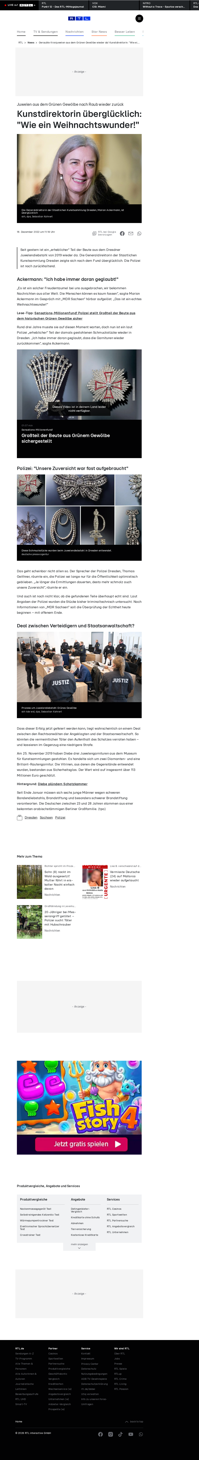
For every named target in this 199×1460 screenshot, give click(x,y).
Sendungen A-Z (24, 1353)
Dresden (31, 817)
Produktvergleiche (59, 1369)
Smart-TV (21, 1404)
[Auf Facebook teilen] (122, 233)
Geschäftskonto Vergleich (57, 1376)
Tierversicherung (81, 1229)
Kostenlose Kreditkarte (84, 1235)
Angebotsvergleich (59, 1394)
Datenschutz (88, 1369)
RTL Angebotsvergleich (120, 1226)
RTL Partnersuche (117, 1220)
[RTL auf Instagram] (110, 1434)
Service (85, 1348)
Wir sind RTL (122, 1348)
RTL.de (19, 1348)
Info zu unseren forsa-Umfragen (94, 1402)
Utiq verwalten (90, 1394)
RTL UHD (20, 1399)
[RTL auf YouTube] (130, 1434)
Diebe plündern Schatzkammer (62, 784)
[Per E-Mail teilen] (130, 233)
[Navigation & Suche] (139, 18)
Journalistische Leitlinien (24, 1386)
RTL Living (120, 1384)
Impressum (87, 1359)
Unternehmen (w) (58, 1399)
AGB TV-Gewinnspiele (94, 1379)
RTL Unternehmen (117, 1232)
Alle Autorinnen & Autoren (26, 1376)
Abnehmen (77, 1223)
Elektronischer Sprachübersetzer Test (39, 1228)
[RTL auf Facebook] (100, 1434)
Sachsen (46, 817)
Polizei (60, 817)
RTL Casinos (114, 1209)
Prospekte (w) (56, 1409)
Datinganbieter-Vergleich (80, 1210)
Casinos (53, 1353)
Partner (53, 1348)
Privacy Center (89, 1364)
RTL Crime (120, 1379)
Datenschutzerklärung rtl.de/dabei (94, 1386)
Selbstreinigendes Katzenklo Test (39, 1215)
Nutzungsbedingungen (94, 1374)
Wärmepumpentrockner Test (37, 1220)
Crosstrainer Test (30, 1235)
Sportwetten (55, 1359)
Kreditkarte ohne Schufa (85, 1217)
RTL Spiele (120, 1369)
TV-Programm (23, 1359)
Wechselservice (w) (60, 1389)
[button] (96, 472)
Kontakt (86, 1353)
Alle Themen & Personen (24, 1366)
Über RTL (119, 1353)
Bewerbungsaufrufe (26, 1394)
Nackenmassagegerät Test (35, 1209)
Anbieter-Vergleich (59, 1404)
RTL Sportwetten (117, 1215)
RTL (20, 42)
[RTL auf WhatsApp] (141, 1434)
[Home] (79, 18)
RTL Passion (121, 1389)
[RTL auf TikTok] (120, 1434)
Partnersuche (56, 1364)
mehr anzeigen (79, 1244)
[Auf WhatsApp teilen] (139, 233)
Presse (118, 1364)
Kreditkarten (55, 1384)
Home (18, 1421)
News (31, 42)
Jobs (117, 1359)
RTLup (118, 1374)
